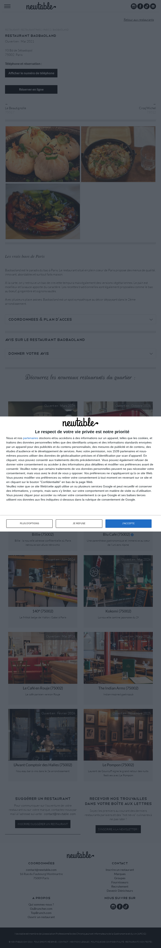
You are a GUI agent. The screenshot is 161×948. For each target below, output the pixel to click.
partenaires (30, 438)
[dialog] (80, 474)
